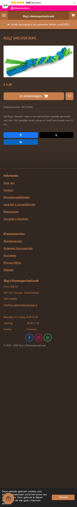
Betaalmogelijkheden (17, 197)
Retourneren (11, 211)
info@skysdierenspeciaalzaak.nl (20, 305)
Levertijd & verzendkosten (19, 204)
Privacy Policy (12, 262)
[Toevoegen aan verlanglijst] (69, 96)
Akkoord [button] (63, 497)
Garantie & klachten (16, 219)
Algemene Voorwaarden (18, 248)
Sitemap (8, 270)
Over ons (9, 183)
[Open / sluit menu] (4, 15)
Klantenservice (13, 241)
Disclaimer (10, 255)
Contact (8, 190)
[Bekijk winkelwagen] (73, 15)
